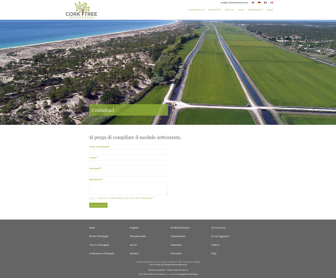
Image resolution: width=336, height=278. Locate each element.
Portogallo (197, 10)
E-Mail (92, 158)
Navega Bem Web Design (188, 274)
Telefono (94, 169)
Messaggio (95, 179)
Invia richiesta (98, 205)
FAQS (270, 10)
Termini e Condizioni (156, 270)
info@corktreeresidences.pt (234, 2)
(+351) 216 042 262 (156, 264)
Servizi (229, 10)
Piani (241, 10)
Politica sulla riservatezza (177, 270)
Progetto (215, 10)
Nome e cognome (99, 147)
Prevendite (255, 10)
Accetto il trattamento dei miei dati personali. (125, 198)
